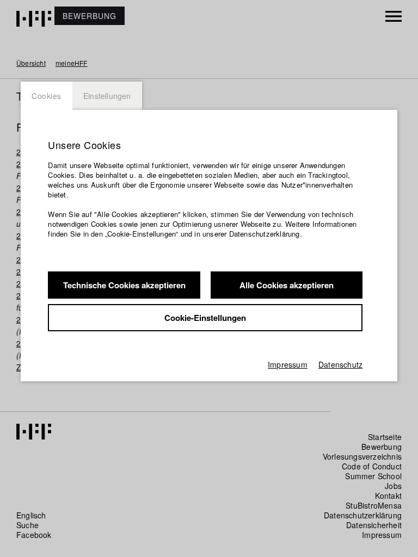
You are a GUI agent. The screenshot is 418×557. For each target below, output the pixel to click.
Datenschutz (340, 364)
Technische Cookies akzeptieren (124, 285)
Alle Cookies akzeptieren (286, 285)
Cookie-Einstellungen (205, 318)
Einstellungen (107, 95)
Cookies (47, 95)
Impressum (288, 364)
